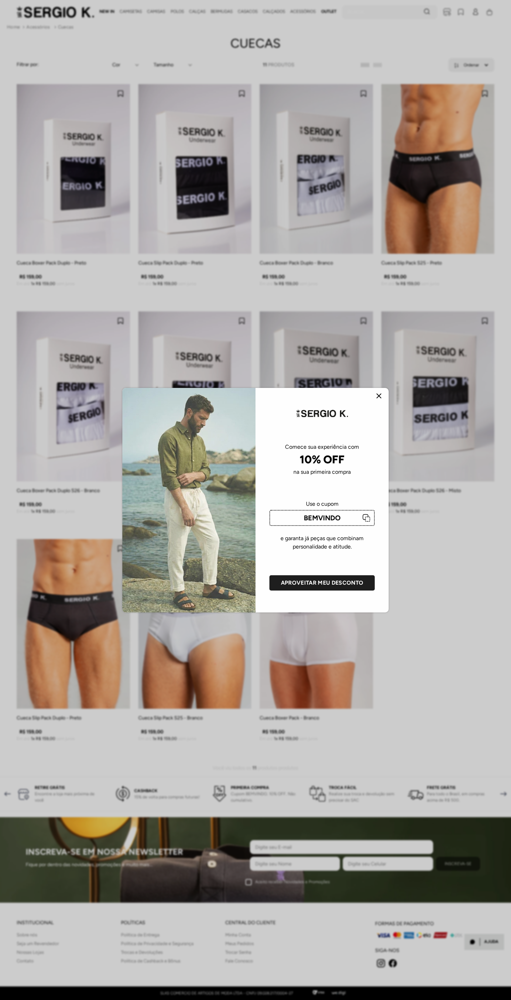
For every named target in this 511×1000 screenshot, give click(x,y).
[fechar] (379, 396)
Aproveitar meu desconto (322, 582)
